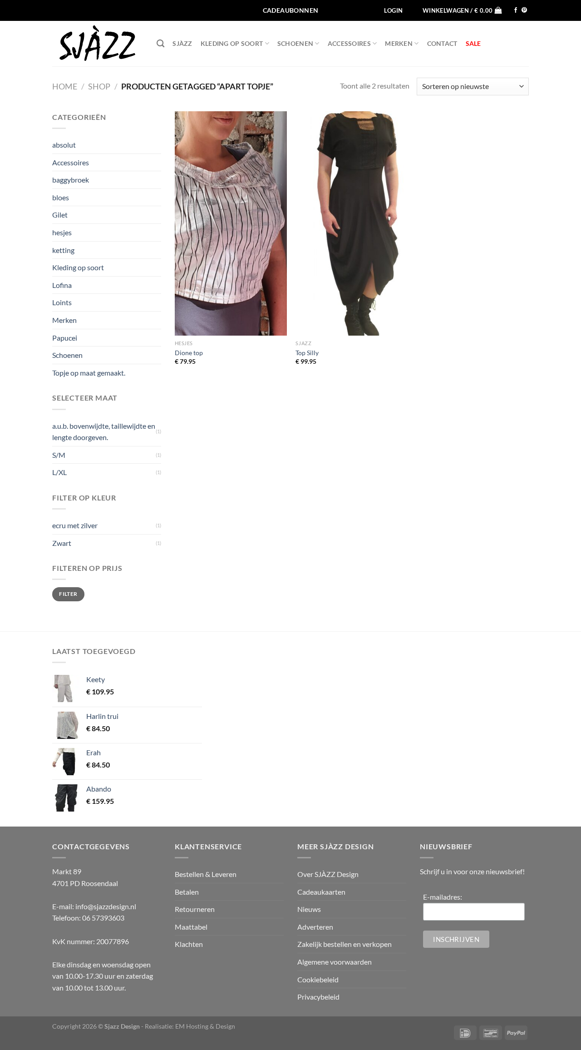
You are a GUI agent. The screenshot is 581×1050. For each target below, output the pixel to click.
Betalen (187, 891)
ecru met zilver (75, 525)
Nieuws (309, 909)
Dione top (189, 353)
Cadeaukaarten (321, 891)
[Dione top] (231, 223)
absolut (64, 144)
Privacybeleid (318, 996)
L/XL (59, 472)
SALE (473, 43)
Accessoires (349, 43)
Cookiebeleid (318, 979)
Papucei (64, 337)
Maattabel (191, 926)
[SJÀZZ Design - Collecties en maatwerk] (97, 43)
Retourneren (195, 909)
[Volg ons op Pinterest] (524, 10)
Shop (99, 86)
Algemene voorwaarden (334, 961)
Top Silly (307, 353)
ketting (63, 250)
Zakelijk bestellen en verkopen (344, 944)
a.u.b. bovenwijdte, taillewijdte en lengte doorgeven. (103, 431)
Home (64, 86)
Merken (399, 43)
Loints (62, 302)
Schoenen (295, 43)
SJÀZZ (182, 43)
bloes (60, 197)
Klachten (189, 944)
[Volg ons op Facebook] (515, 10)
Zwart (61, 543)
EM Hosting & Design (205, 1026)
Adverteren (315, 926)
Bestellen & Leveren (205, 874)
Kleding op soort (232, 43)
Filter (68, 593)
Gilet (60, 214)
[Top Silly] (351, 223)
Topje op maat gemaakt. (88, 372)
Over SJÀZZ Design (328, 874)
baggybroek (70, 179)
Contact (442, 43)
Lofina (62, 285)
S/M (58, 455)
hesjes (62, 232)
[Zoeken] (160, 44)
